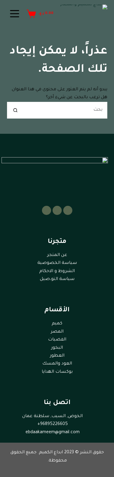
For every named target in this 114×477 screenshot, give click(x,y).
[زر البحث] (15, 110)
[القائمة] (14, 13)
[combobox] (65, 110)
